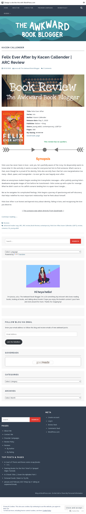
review (80, 225)
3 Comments (47, 68)
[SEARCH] (81, 8)
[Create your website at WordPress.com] (43, 2)
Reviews (6, 13)
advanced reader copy (11, 225)
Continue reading (9, 217)
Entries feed (52, 425)
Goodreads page (33, 135)
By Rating (10, 452)
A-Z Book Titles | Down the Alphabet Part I (20, 474)
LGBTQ (74, 225)
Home (6, 8)
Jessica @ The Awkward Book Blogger (27, 68)
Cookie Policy (47, 511)
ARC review (26, 225)
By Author (10, 448)
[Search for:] (37, 241)
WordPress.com (54, 432)
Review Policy (62, 8)
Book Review (35, 225)
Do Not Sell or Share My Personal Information (67, 493)
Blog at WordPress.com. (43, 493)
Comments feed (54, 428)
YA (9, 228)
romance (5, 228)
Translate (21, 254)
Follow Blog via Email (18, 322)
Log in (50, 421)
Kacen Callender (66, 225)
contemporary (45, 225)
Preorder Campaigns (45, 8)
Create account (53, 417)
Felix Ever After (55, 225)
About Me (15, 8)
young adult (15, 228)
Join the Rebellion (13, 342)
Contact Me (28, 8)
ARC (20, 225)
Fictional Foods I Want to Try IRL (16, 478)
